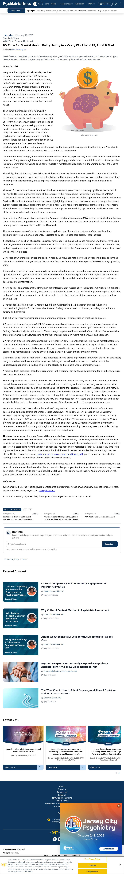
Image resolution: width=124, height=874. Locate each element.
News (47, 4)
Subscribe (109, 544)
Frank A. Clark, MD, (51, 671)
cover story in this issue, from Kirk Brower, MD (60, 454)
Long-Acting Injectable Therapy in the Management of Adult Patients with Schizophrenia (66, 11)
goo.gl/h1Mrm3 (47, 490)
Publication (79, 4)
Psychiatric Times (11, 38)
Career (24, 559)
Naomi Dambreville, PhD (54, 591)
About (62, 786)
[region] (62, 865)
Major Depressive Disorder (107, 11)
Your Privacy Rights (92, 859)
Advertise (62, 789)
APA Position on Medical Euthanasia (59, 517)
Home (45, 855)
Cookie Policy (27, 871)
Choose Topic (14, 10)
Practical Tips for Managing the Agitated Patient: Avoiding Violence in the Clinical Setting (20, 518)
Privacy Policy (62, 800)
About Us (56, 855)
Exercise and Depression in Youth (99, 517)
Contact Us (62, 792)
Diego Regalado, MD (68, 671)
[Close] (120, 864)
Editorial (62, 795)
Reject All (92, 865)
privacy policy (51, 549)
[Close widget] (119, 806)
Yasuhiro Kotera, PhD (52, 698)
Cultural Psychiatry (11, 559)
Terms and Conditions (62, 797)
